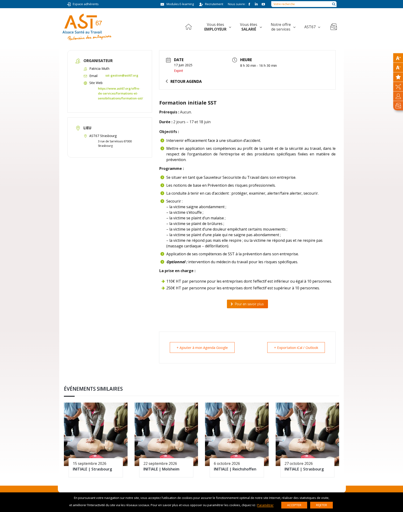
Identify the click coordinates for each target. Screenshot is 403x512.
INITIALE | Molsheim (161, 469)
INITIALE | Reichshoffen (235, 469)
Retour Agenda (186, 81)
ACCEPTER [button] (294, 505)
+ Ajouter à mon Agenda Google (202, 347)
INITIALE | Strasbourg (92, 469)
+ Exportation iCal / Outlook (296, 347)
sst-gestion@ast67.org (121, 75)
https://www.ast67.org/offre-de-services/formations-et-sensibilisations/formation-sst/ (120, 93)
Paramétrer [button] (265, 505)
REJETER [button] (321, 505)
